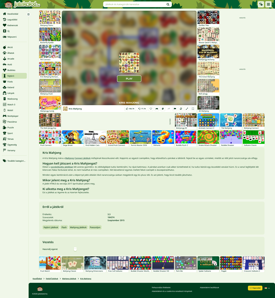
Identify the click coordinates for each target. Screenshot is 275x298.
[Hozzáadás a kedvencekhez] (150, 108)
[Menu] (268, 4)
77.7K (142, 108)
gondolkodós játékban (62, 166)
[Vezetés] (156, 108)
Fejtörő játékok (51, 227)
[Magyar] (268, 288)
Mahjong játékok (78, 227)
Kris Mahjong (85, 278)
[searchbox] (137, 4)
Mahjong (69, 158)
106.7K (130, 108)
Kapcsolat (257, 288)
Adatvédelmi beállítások (209, 287)
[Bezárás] (28, 14)
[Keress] (168, 4)
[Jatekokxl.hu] (22, 4)
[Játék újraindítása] (180, 108)
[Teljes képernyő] (192, 108)
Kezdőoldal (37, 278)
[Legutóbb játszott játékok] (261, 4)
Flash (64, 227)
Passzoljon (95, 227)
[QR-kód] (162, 108)
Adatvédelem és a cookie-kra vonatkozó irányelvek (172, 291)
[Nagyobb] (186, 108)
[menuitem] (14, 14)
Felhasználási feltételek (161, 287)
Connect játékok (82, 158)
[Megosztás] (168, 108)
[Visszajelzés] (174, 108)
